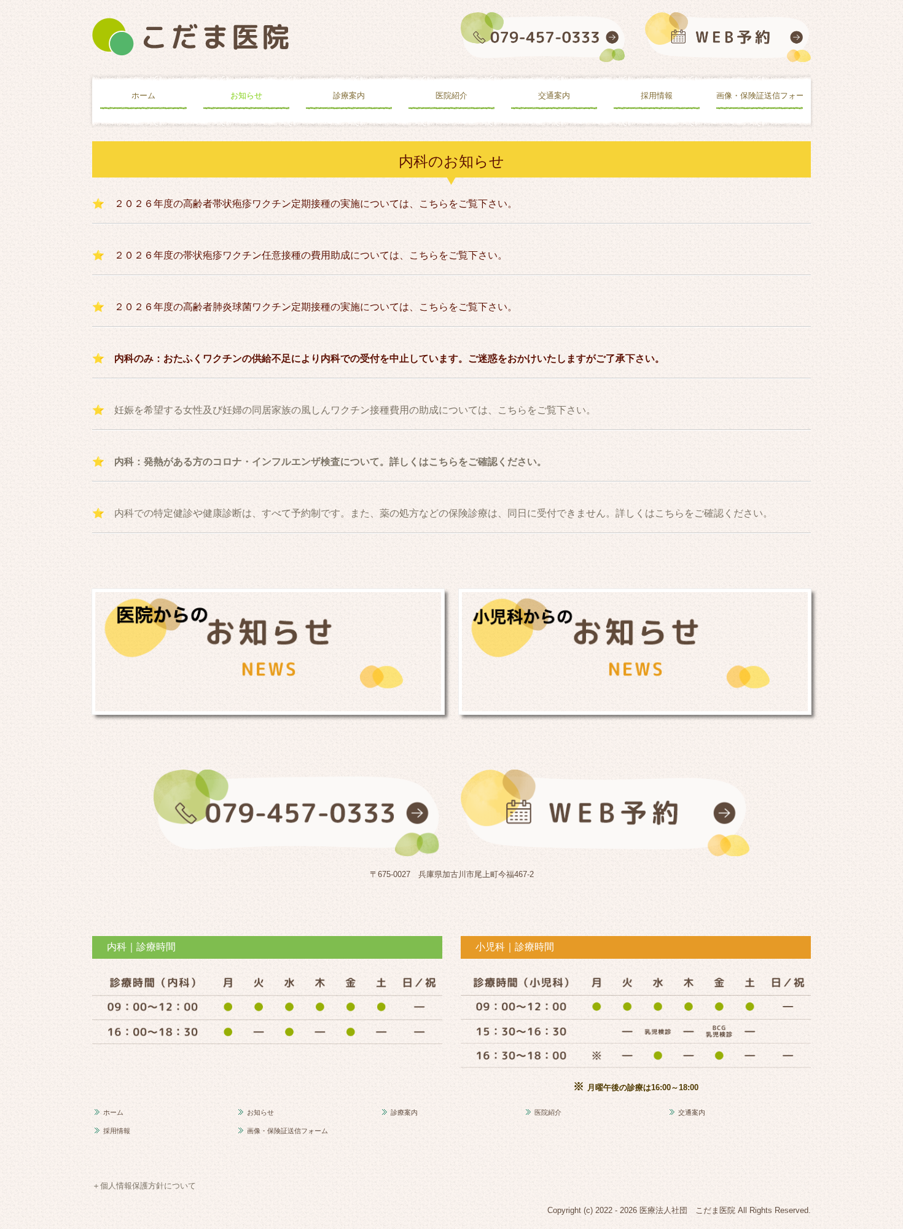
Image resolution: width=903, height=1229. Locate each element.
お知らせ (246, 95)
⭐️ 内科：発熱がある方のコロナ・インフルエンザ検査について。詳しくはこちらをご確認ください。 (319, 461)
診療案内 (349, 95)
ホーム (143, 95)
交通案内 (554, 95)
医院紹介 (451, 95)
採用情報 (657, 95)
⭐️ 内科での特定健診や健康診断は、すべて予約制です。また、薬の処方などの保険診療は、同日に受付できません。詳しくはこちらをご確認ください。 (432, 513)
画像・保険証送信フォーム (759, 95)
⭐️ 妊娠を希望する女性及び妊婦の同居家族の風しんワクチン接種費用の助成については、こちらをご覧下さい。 (344, 409)
